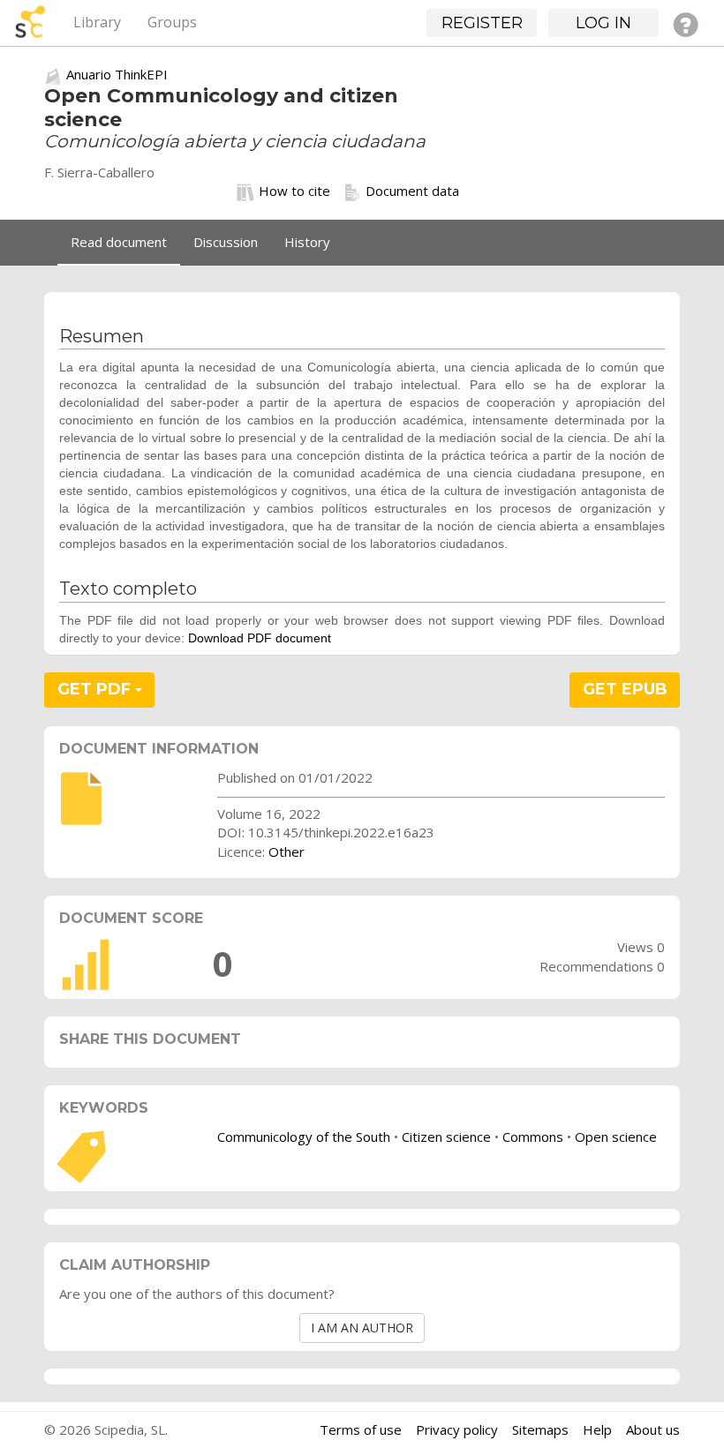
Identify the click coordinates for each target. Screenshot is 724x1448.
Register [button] (482, 23)
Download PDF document (259, 638)
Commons (532, 1136)
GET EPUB (625, 689)
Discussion (225, 242)
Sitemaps (540, 1429)
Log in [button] (603, 23)
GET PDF (96, 689)
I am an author (362, 1327)
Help (597, 1429)
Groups (172, 22)
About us (653, 1429)
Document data (412, 190)
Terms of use (361, 1429)
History (307, 242)
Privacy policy (457, 1429)
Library (97, 22)
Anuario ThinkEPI (117, 74)
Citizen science (446, 1136)
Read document (119, 242)
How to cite (294, 190)
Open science (616, 1136)
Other (286, 851)
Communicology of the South (303, 1136)
